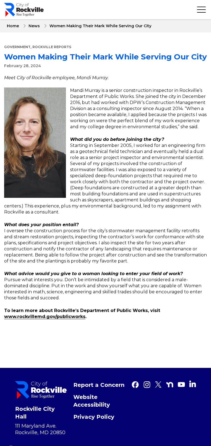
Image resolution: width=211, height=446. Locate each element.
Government (17, 47)
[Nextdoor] (169, 384)
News (34, 25)
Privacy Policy (93, 417)
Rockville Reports (51, 47)
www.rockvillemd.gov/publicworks (44, 316)
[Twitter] (158, 384)
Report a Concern (98, 385)
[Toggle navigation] (201, 9)
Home (13, 25)
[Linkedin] (192, 384)
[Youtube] (181, 384)
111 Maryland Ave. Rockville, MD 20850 (40, 429)
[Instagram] (146, 384)
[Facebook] (135, 384)
